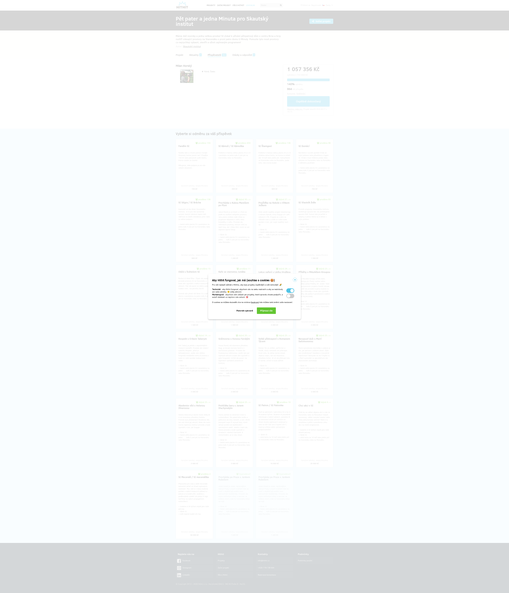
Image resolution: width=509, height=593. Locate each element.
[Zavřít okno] (295, 280)
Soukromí (255, 302)
